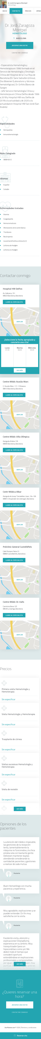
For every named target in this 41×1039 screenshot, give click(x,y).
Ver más (20, 809)
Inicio (5, 11)
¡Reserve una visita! (20, 45)
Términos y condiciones (28, 1027)
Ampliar (20, 321)
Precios (28, 11)
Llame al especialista (14, 302)
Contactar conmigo (20, 52)
